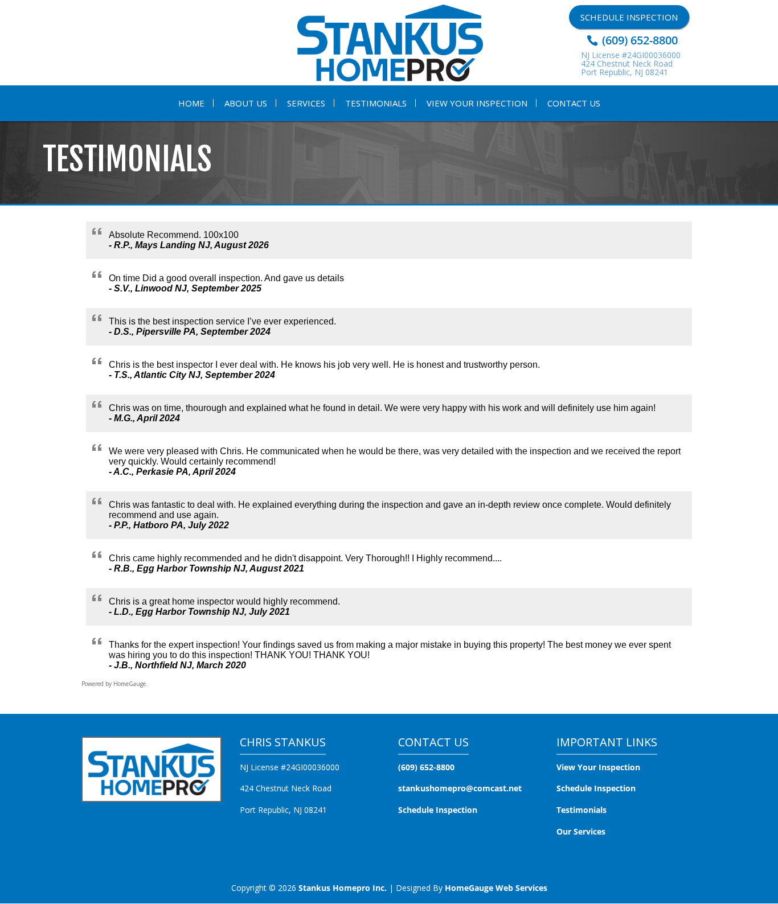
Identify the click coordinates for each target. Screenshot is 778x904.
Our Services (580, 831)
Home (191, 103)
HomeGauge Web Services (496, 887)
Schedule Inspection (629, 17)
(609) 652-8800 (638, 40)
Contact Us (573, 103)
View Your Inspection (477, 103)
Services (306, 103)
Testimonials (376, 103)
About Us (245, 103)
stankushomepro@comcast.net (460, 788)
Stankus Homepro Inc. (342, 887)
